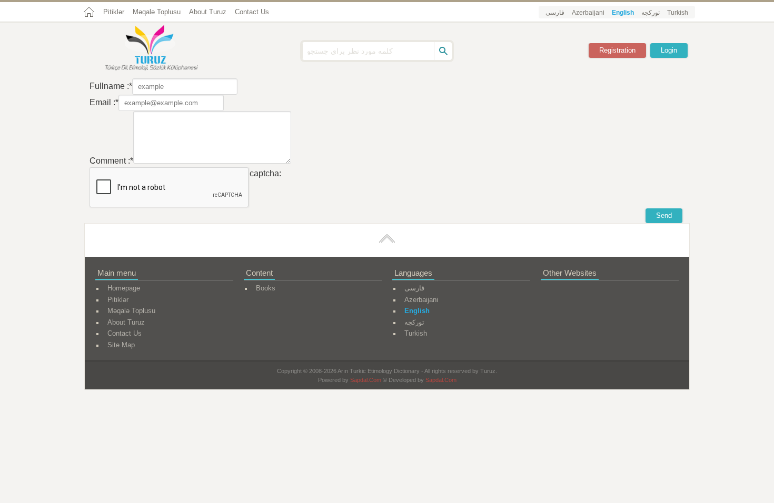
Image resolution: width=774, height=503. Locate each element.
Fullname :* (111, 86)
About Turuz (207, 12)
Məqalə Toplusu (157, 12)
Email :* (104, 102)
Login (669, 50)
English (623, 12)
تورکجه (650, 12)
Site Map (121, 345)
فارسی (554, 12)
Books (265, 288)
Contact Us (252, 12)
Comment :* (111, 160)
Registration (617, 50)
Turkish (677, 12)
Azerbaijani (588, 12)
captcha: (265, 173)
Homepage (123, 288)
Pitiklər (113, 12)
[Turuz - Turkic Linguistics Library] (163, 49)
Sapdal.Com (365, 380)
